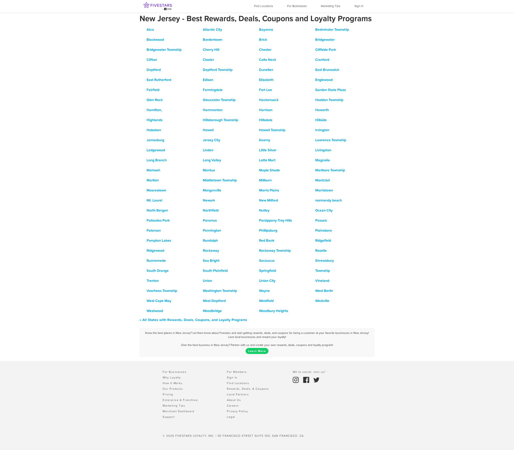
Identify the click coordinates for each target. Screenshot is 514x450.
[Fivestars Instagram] (296, 379)
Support (169, 417)
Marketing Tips (330, 6)
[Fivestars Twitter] (316, 379)
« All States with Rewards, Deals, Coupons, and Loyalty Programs (193, 319)
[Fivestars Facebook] (307, 379)
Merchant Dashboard (178, 411)
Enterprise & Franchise (180, 400)
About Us (234, 400)
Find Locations (263, 6)
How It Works (173, 383)
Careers (233, 406)
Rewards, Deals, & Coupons (248, 389)
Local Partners (238, 394)
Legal (231, 417)
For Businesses (297, 6)
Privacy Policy (237, 411)
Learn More (257, 351)
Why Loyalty (172, 377)
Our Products (173, 389)
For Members (237, 372)
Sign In (358, 6)
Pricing (168, 394)
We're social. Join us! (309, 372)
